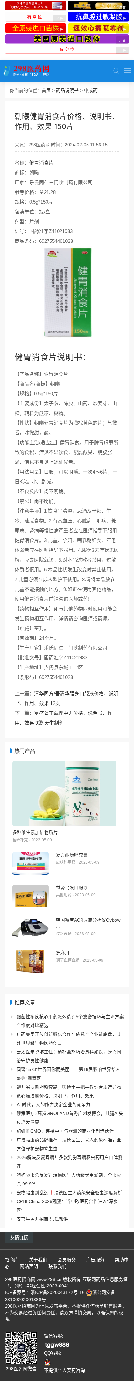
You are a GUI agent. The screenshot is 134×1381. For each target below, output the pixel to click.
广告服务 (95, 1259)
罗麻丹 (63, 952)
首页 (46, 90)
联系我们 (57, 1266)
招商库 (12, 1259)
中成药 (91, 90)
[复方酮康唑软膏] (30, 863)
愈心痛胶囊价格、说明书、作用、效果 (55, 1096)
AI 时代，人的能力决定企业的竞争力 (53, 1104)
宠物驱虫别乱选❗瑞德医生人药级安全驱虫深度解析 (69, 1192)
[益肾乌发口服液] (30, 896)
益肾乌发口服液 (72, 887)
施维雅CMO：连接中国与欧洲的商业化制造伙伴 (65, 1131)
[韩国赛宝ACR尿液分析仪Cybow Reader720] (30, 928)
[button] (116, 71)
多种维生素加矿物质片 (35, 832)
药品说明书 (67, 90)
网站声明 (29, 1266)
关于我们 (38, 1259)
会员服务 (67, 1259)
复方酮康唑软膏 (72, 855)
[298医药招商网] (26, 71)
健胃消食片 (41, 163)
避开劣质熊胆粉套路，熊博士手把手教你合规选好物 (69, 1087)
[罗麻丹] (30, 961)
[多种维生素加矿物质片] (67, 793)
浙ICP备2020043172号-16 (58, 1292)
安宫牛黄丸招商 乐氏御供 (42, 1219)
